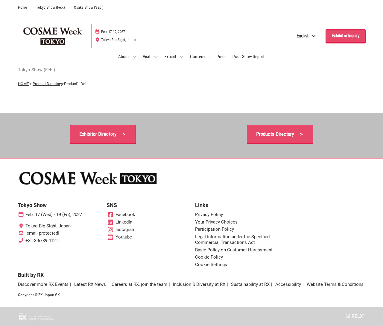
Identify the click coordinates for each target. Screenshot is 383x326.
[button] (346, 36)
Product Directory (47, 84)
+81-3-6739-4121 (41, 240)
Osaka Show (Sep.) (89, 7)
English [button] (304, 36)
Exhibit (171, 56)
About (124, 56)
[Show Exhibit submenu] (181, 57)
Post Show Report (248, 56)
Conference (200, 56)
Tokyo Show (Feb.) (50, 7)
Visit (147, 56)
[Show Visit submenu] (156, 57)
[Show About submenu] (134, 57)
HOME (23, 84)
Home (22, 7)
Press (222, 56)
